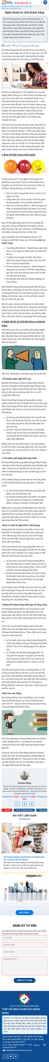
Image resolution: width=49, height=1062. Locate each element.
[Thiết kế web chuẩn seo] (8, 2)
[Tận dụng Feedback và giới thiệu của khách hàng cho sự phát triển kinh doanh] (24, 838)
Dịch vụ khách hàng (24, 810)
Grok (17, 46)
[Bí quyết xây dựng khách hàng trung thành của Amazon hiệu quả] (24, 888)
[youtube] (24, 804)
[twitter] (32, 804)
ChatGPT (8, 46)
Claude (36, 46)
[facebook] (17, 804)
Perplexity (26, 46)
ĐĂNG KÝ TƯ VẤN (24, 980)
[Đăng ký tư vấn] (30, 3)
